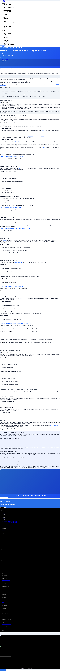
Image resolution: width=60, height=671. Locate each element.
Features (5, 14)
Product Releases (7, 41)
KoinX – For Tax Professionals (9, 7)
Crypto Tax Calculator (7, 10)
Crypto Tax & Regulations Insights (9, 22)
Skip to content (2, 0)
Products (3, 3)
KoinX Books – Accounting (8, 27)
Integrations (6, 15)
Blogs (4, 17)
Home (1, 47)
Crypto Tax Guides (7, 21)
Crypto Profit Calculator (8, 11)
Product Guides (6, 18)
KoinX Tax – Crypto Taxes (8, 4)
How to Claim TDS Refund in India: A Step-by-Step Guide (12, 47)
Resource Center (5, 34)
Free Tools (3, 8)
